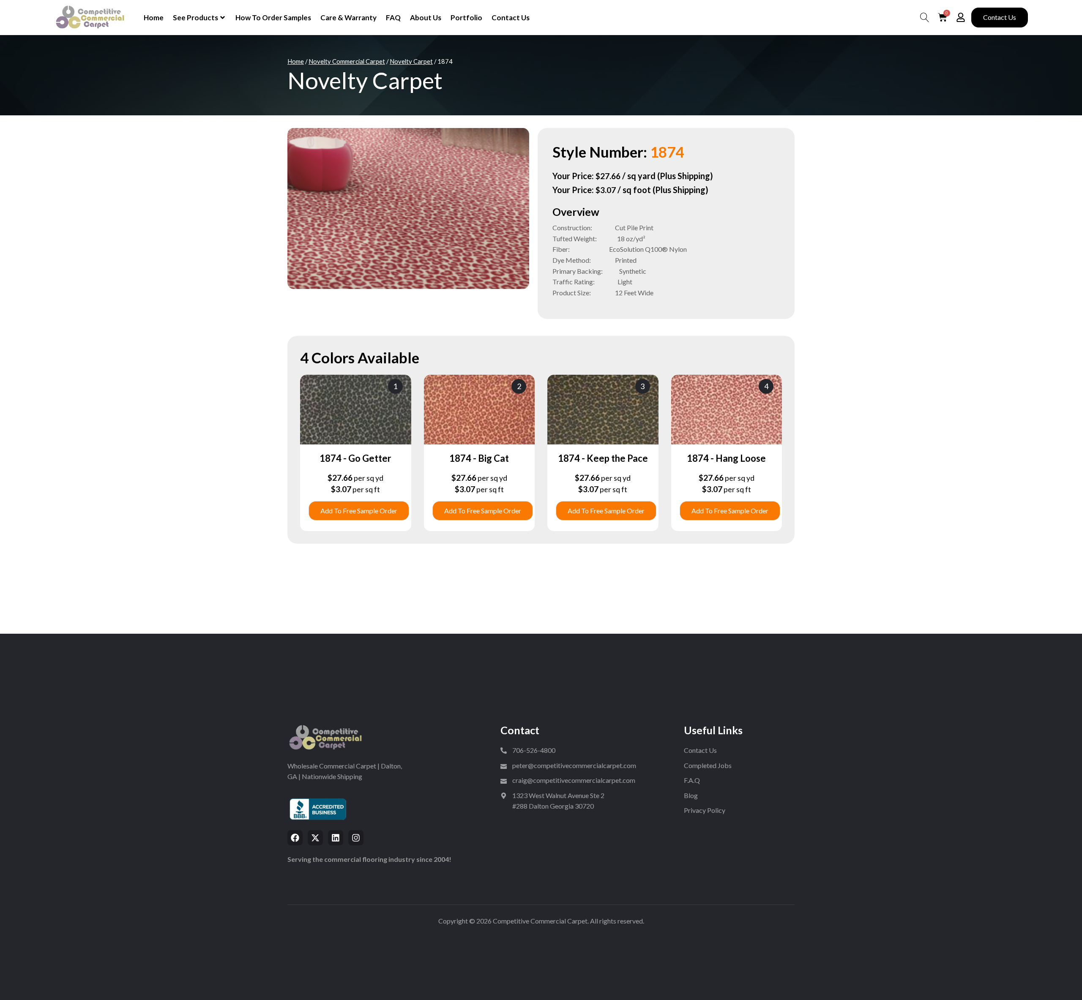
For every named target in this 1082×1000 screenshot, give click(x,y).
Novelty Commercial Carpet (347, 61)
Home (154, 17)
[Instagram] (355, 837)
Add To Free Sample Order (358, 511)
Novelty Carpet (411, 61)
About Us (425, 17)
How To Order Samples (273, 17)
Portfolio (466, 17)
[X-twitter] (315, 837)
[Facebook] (295, 837)
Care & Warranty (348, 17)
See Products (195, 17)
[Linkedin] (335, 837)
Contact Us (511, 17)
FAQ (393, 17)
